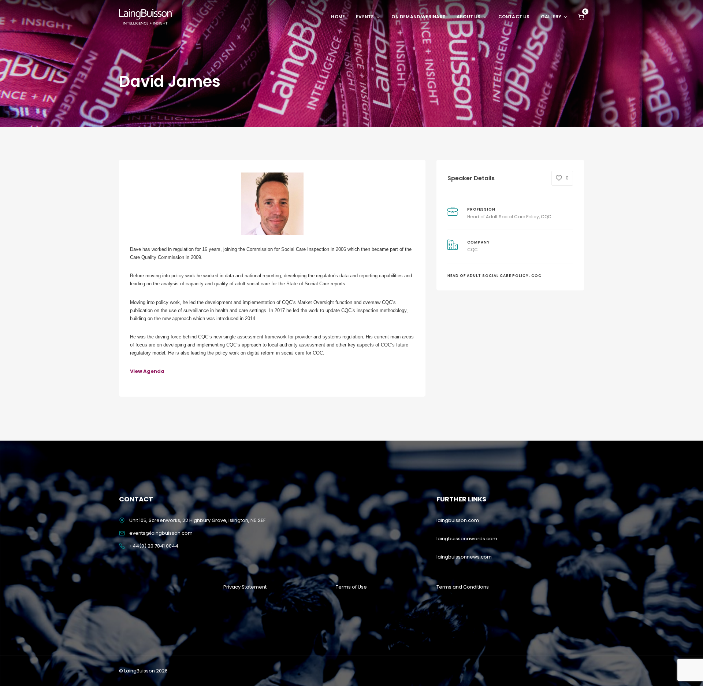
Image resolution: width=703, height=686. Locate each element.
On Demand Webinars (418, 17)
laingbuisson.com (457, 520)
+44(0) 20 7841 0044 (153, 545)
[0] (581, 16)
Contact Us (514, 17)
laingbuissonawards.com (466, 538)
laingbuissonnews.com (464, 556)
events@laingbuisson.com (161, 533)
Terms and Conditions (462, 586)
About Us (469, 17)
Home (338, 17)
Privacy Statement (245, 586)
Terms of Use (351, 586)
